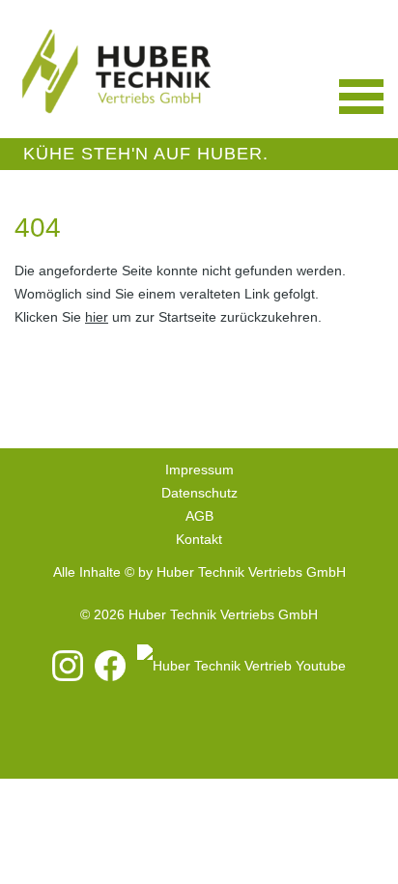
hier (96, 317)
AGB (199, 516)
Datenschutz (199, 492)
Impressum (199, 469)
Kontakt (199, 539)
